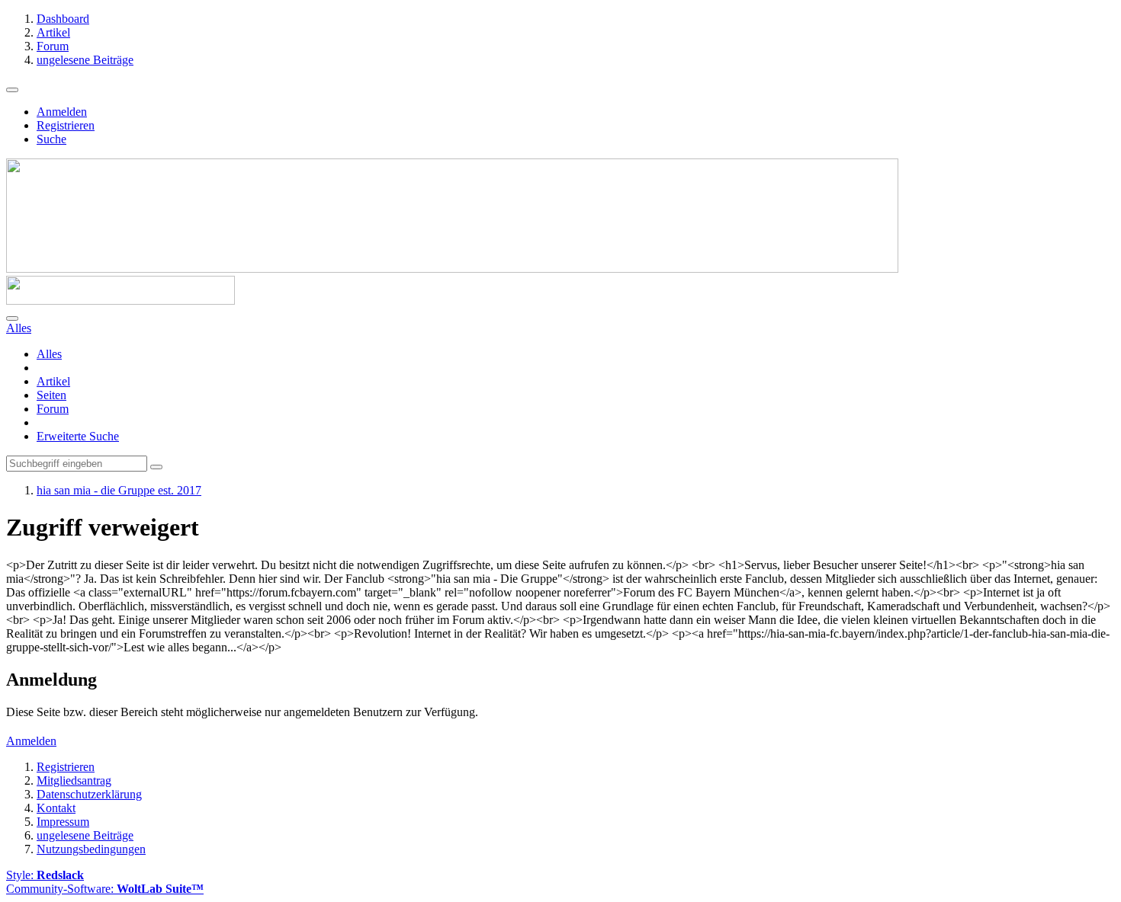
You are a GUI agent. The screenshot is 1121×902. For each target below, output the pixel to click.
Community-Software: (105, 888)
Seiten (51, 395)
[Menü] (12, 90)
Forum (53, 408)
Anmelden (62, 111)
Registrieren (66, 125)
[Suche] (12, 318)
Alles (49, 353)
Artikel (53, 381)
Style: (45, 874)
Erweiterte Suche (78, 436)
